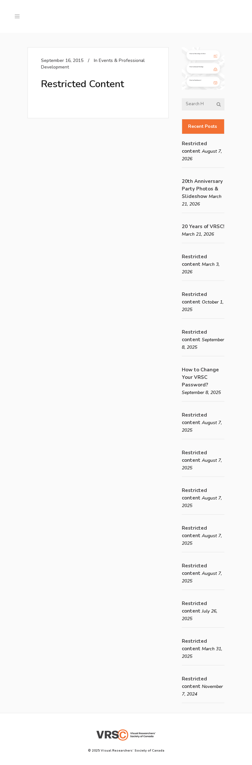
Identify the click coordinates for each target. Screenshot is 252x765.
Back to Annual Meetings (196, 67)
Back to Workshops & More (197, 53)
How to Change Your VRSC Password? (200, 377)
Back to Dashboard (195, 80)
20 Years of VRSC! (203, 226)
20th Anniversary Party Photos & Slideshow (202, 189)
